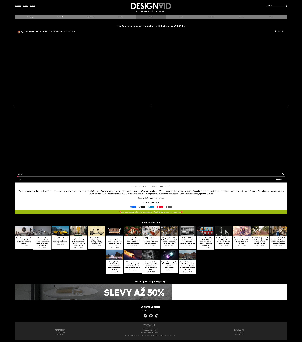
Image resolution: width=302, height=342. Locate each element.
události (60, 17)
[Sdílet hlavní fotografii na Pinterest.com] (160, 206)
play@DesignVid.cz (151, 326)
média (242, 17)
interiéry (32, 6)
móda (181, 17)
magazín (18, 6)
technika (211, 17)
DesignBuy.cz (176, 212)
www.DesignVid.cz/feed (152, 329)
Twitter (151, 316)
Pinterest (156, 316)
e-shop (25, 6)
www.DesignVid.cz (60, 334)
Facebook (145, 316)
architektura (90, 17)
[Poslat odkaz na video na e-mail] (169, 206)
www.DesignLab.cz (239, 334)
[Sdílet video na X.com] (142, 206)
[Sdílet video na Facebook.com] (133, 206)
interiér (120, 17)
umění (272, 17)
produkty (151, 17)
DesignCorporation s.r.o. (131, 335)
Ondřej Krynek (164, 186)
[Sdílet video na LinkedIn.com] (151, 206)
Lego (162, 198)
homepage (30, 17)
